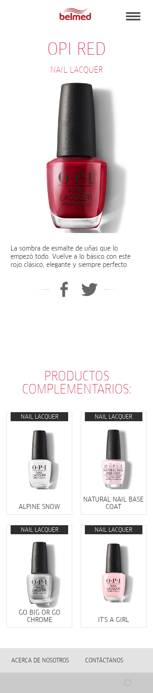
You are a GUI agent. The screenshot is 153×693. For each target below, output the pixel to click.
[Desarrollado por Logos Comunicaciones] (111, 685)
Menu (133, 16)
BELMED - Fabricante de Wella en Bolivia (75, 14)
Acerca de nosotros (40, 660)
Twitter (89, 289)
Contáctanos (104, 660)
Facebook (64, 289)
